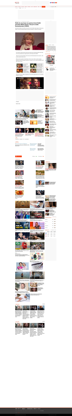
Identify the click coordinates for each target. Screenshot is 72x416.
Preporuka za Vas (18, 126)
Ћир (55, 2)
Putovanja (29, 6)
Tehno (38, 6)
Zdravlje (19, 6)
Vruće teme (17, 141)
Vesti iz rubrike (17, 321)
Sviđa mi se (34, 156)
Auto (40, 6)
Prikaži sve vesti (48, 51)
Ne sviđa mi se (40, 156)
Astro (32, 6)
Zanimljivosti (35, 6)
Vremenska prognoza (48, 217)
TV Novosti (43, 6)
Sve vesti (46, 95)
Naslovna (16, 6)
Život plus (22, 6)
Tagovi (16, 137)
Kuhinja (26, 6)
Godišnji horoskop (52, 67)
